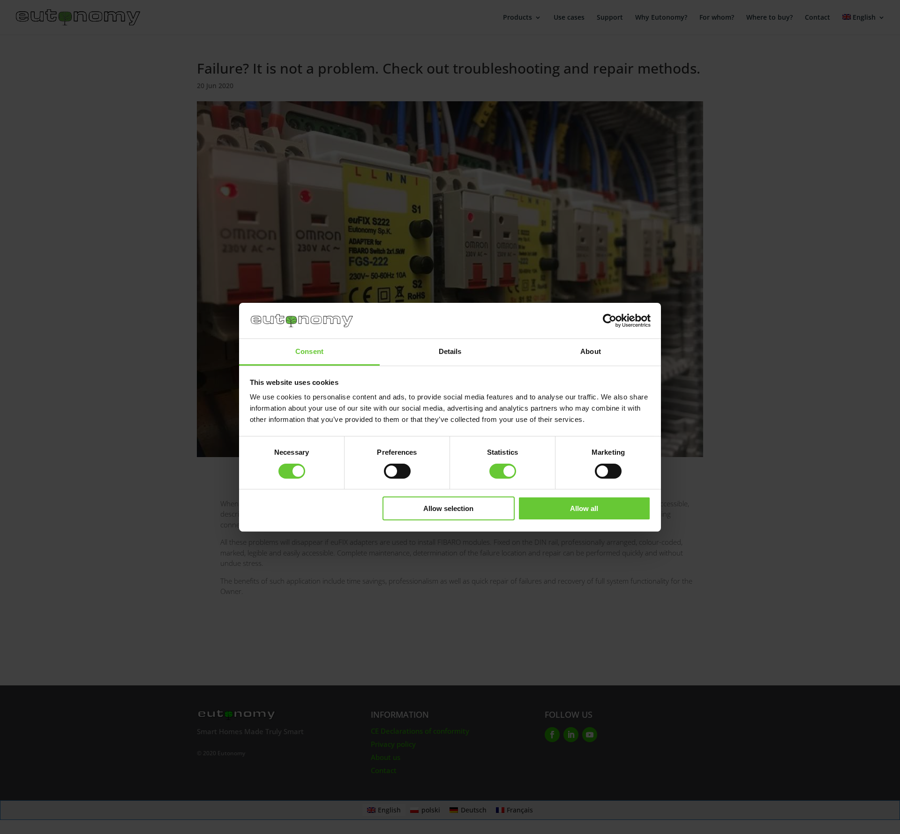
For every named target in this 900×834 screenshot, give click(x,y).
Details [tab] (450, 351)
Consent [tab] (309, 351)
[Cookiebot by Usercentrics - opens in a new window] (610, 321)
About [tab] (590, 351)
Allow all (584, 508)
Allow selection (448, 508)
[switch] (397, 471)
